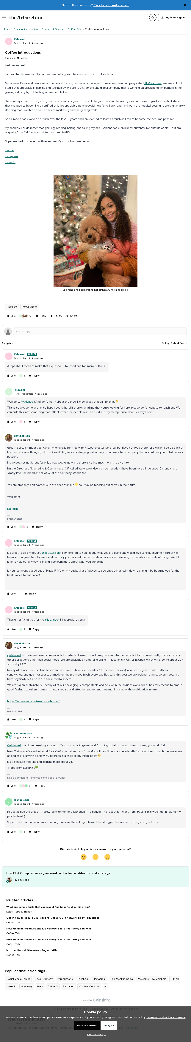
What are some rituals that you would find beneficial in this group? (48, 907)
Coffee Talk (74, 29)
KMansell (19, 39)
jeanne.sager (22, 800)
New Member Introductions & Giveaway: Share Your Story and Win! (48, 928)
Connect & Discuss (53, 29)
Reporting (68, 986)
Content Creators (89, 986)
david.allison (22, 436)
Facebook (83, 979)
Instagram (11, 156)
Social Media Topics (18, 979)
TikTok (175, 979)
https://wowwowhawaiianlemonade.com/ (33, 701)
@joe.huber (52, 619)
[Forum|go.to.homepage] (25, 17)
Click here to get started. (111, 5)
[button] (4, 18)
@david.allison (51, 552)
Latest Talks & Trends (19, 911)
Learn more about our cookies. (166, 1017)
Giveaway (26, 986)
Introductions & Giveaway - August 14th (31, 950)
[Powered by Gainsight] (96, 1001)
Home (6, 29)
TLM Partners (153, 83)
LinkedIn (10, 162)
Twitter (9, 150)
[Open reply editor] (95, 331)
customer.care (23, 733)
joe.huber (19, 390)
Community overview (26, 29)
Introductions (29, 307)
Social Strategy (44, 979)
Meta (40, 986)
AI (105, 986)
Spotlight (12, 307)
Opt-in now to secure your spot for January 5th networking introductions (52, 918)
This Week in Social (121, 979)
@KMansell (27, 401)
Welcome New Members (152, 979)
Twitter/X (53, 986)
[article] (95, 365)
